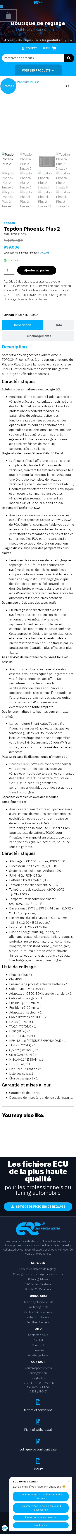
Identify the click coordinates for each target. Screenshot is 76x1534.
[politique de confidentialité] (38, 1441)
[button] (67, 86)
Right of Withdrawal (38, 1430)
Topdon (9, 223)
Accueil (9, 40)
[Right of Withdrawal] (38, 1421)
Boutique (25, 40)
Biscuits (38, 1469)
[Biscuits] (38, 1461)
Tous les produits (47, 40)
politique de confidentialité (38, 1449)
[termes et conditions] (38, 1402)
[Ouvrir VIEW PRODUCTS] (52, 70)
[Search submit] (69, 58)
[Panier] (8, 15)
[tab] (22, 325)
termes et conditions (38, 1410)
